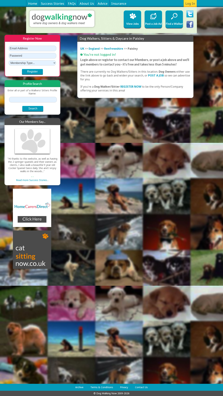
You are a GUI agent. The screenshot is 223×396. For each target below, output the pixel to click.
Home (32, 3)
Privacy (124, 387)
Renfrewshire (113, 49)
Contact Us (141, 387)
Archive (79, 387)
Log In (190, 3)
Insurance (118, 3)
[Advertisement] (18, 326)
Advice (102, 3)
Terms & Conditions (101, 387)
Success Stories (52, 3)
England (94, 49)
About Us (87, 3)
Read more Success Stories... (32, 180)
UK (82, 49)
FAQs (72, 3)
